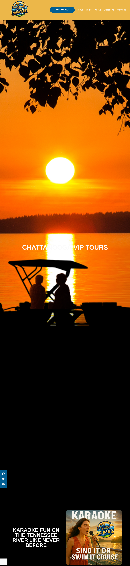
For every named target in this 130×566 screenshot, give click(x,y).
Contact (121, 9)
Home (80, 9)
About (98, 9)
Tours (89, 9)
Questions (109, 9)
